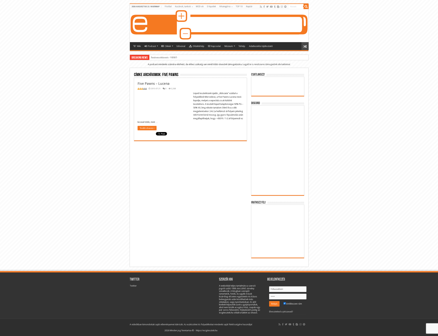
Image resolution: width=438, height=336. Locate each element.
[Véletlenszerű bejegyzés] (305, 46)
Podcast (152, 46)
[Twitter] (267, 7)
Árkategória (224, 6)
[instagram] (281, 7)
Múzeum (228, 46)
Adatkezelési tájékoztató (261, 46)
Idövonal (180, 46)
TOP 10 (239, 6)
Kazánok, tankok (183, 6)
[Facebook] (264, 7)
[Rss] (261, 7)
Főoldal (168, 6)
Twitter (134, 280)
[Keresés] (306, 6)
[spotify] (285, 7)
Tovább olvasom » (147, 128)
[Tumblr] (275, 7)
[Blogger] (278, 7)
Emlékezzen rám (294, 303)
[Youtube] (271, 7)
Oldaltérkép (198, 46)
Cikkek (168, 46)
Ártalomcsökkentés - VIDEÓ (164, 57)
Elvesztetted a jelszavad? (281, 311)
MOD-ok (200, 6)
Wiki (139, 46)
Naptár (249, 6)
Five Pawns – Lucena (154, 84)
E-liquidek (211, 6)
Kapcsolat (216, 46)
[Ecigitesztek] (219, 25)
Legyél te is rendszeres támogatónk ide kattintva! (266, 64)
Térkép (241, 46)
